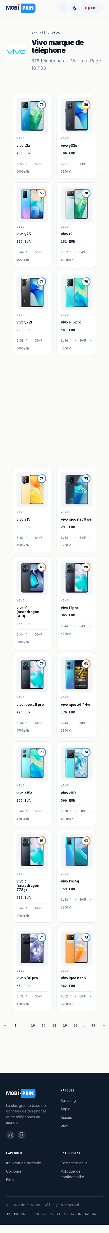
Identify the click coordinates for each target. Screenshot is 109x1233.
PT (30, 1214)
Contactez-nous (74, 1163)
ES (23, 1214)
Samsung (68, 1100)
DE (44, 1214)
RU (37, 1214)
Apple (65, 1109)
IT (58, 1214)
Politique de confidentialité (72, 1174)
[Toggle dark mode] (74, 8)
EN (9, 1214)
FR (16, 1214)
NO (80, 1214)
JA (94, 1214)
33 (93, 1025)
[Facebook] (10, 1135)
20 (76, 1025)
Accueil (38, 33)
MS (51, 1214)
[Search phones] (63, 8)
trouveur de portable (23, 1163)
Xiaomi (66, 1117)
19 (65, 1025)
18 (54, 1025)
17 (44, 1025)
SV (73, 1214)
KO (87, 1214)
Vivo (64, 1126)
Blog (10, 1180)
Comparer (14, 1171)
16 (33, 1025)
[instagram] (21, 1135)
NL (65, 1214)
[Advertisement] (54, 409)
